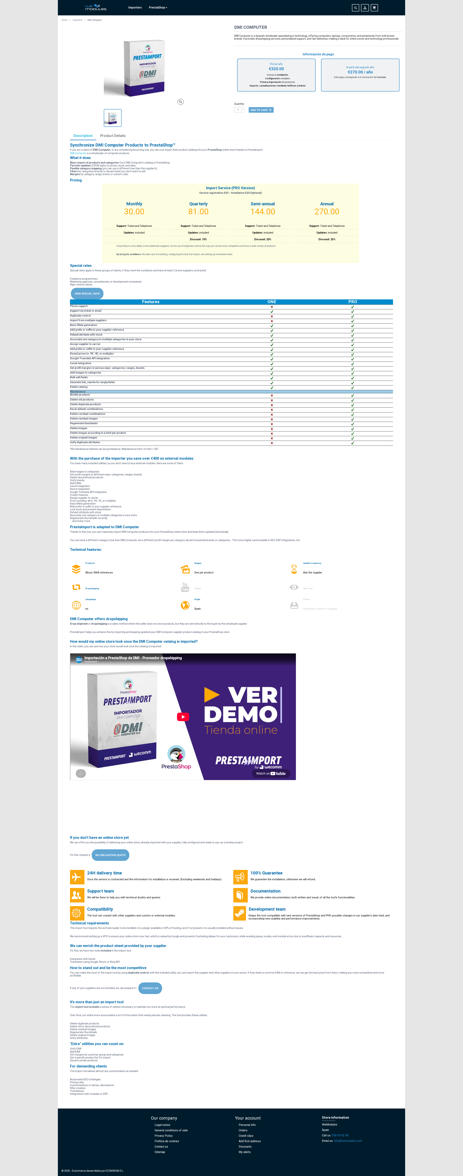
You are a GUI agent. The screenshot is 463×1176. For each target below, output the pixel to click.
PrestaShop (157, 7)
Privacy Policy (164, 1135)
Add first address (250, 1141)
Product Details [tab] (113, 136)
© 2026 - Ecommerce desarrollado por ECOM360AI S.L (92, 1170)
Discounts (245, 1146)
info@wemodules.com (348, 1141)
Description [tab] (83, 136)
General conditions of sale (171, 1130)
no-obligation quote (110, 855)
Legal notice (162, 1125)
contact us (150, 988)
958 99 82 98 (340, 1135)
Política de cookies (167, 1141)
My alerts (245, 1152)
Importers (135, 7)
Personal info (247, 1125)
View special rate (87, 293)
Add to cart (261, 110)
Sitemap (160, 1152)
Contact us (161, 1146)
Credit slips (246, 1135)
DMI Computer (78, 153)
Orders (243, 1130)
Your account (248, 1118)
